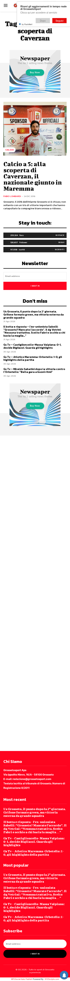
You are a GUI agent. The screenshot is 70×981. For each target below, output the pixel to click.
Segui (61, 242)
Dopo (43, 20)
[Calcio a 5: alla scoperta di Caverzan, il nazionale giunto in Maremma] (35, 129)
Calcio (9, 149)
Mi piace (60, 235)
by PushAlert (27, 24)
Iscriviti (59, 249)
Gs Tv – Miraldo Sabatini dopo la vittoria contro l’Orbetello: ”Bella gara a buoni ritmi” (34, 370)
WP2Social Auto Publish (21, 979)
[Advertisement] (35, 592)
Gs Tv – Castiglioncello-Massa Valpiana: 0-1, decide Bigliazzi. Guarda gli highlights (32, 346)
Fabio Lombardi (12, 196)
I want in (35, 285)
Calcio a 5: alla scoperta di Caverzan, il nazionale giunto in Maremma (32, 176)
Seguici (59, 20)
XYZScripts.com (52, 979)
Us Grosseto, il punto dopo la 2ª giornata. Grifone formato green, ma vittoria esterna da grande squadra (33, 314)
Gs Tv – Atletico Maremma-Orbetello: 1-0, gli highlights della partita (32, 358)
